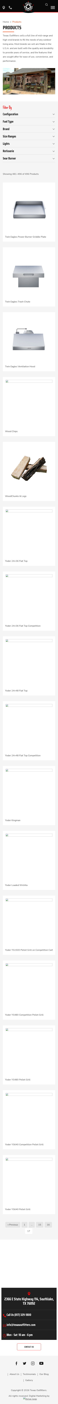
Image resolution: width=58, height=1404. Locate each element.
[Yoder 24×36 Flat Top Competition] (29, 597)
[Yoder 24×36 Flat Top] (29, 532)
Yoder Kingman (12, 820)
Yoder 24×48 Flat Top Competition (23, 755)
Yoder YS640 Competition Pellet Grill (24, 1144)
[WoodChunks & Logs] (29, 468)
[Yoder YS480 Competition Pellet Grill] (29, 986)
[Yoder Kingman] (29, 792)
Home (6, 21)
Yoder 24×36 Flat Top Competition (23, 625)
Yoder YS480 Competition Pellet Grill (24, 1014)
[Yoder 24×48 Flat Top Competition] (29, 727)
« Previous (13, 1224)
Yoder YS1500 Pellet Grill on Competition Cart (29, 950)
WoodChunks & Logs (15, 496)
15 (39, 1224)
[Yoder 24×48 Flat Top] (29, 662)
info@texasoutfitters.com (21, 1324)
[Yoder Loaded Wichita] (29, 857)
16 (48, 1224)
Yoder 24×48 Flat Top (16, 690)
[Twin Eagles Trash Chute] (29, 273)
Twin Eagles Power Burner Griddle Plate (25, 236)
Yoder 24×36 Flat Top (16, 561)
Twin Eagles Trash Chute (17, 301)
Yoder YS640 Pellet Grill (17, 1209)
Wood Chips (11, 431)
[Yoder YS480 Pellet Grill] (29, 1051)
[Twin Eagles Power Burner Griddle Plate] (29, 208)
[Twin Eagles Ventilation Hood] (29, 338)
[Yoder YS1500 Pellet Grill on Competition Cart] (29, 921)
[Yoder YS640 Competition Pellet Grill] (29, 1116)
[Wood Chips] (29, 403)
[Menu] (53, 7)
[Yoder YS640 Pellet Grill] (29, 1181)
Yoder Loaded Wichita (16, 885)
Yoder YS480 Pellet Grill (17, 1079)
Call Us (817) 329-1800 (19, 1314)
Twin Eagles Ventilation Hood (20, 366)
